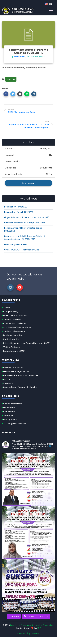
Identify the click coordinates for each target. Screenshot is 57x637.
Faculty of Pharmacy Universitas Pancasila (31, 625)
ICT (39, 628)
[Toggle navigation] (51, 10)
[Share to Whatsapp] (26, 93)
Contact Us (9, 411)
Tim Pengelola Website (14, 423)
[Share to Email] (19, 93)
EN (50, 3)
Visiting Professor (12, 347)
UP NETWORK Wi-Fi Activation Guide (21, 249)
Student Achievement (14, 331)
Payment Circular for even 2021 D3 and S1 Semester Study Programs (29, 124)
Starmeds (8, 383)
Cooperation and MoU (14, 323)
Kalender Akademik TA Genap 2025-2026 (24, 222)
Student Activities (12, 319)
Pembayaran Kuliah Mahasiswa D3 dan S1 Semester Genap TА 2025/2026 (24, 238)
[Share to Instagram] (33, 93)
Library (6, 379)
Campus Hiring (10, 311)
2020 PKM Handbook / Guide (21, 110)
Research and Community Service (20, 387)
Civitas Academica (12, 403)
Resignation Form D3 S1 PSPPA (18, 212)
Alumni (6, 307)
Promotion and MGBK (13, 351)
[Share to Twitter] (12, 93)
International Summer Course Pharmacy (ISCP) (26, 343)
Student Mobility (11, 339)
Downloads (9, 407)
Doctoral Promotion (13, 335)
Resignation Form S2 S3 (15, 206)
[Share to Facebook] (5, 93)
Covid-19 (11, 79)
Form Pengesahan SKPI (15, 244)
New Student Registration (16, 371)
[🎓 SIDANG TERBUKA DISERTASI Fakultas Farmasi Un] (28, 532)
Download (29, 183)
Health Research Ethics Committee (20, 375)
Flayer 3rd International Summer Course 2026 (26, 217)
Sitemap (36, 633)
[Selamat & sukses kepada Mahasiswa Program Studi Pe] (28, 585)
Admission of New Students (17, 327)
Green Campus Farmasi (15, 315)
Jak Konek (8, 415)
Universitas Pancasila (13, 367)
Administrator (19, 57)
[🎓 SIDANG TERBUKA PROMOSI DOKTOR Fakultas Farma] (28, 479)
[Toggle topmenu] (5, 3)
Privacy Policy (10, 419)
